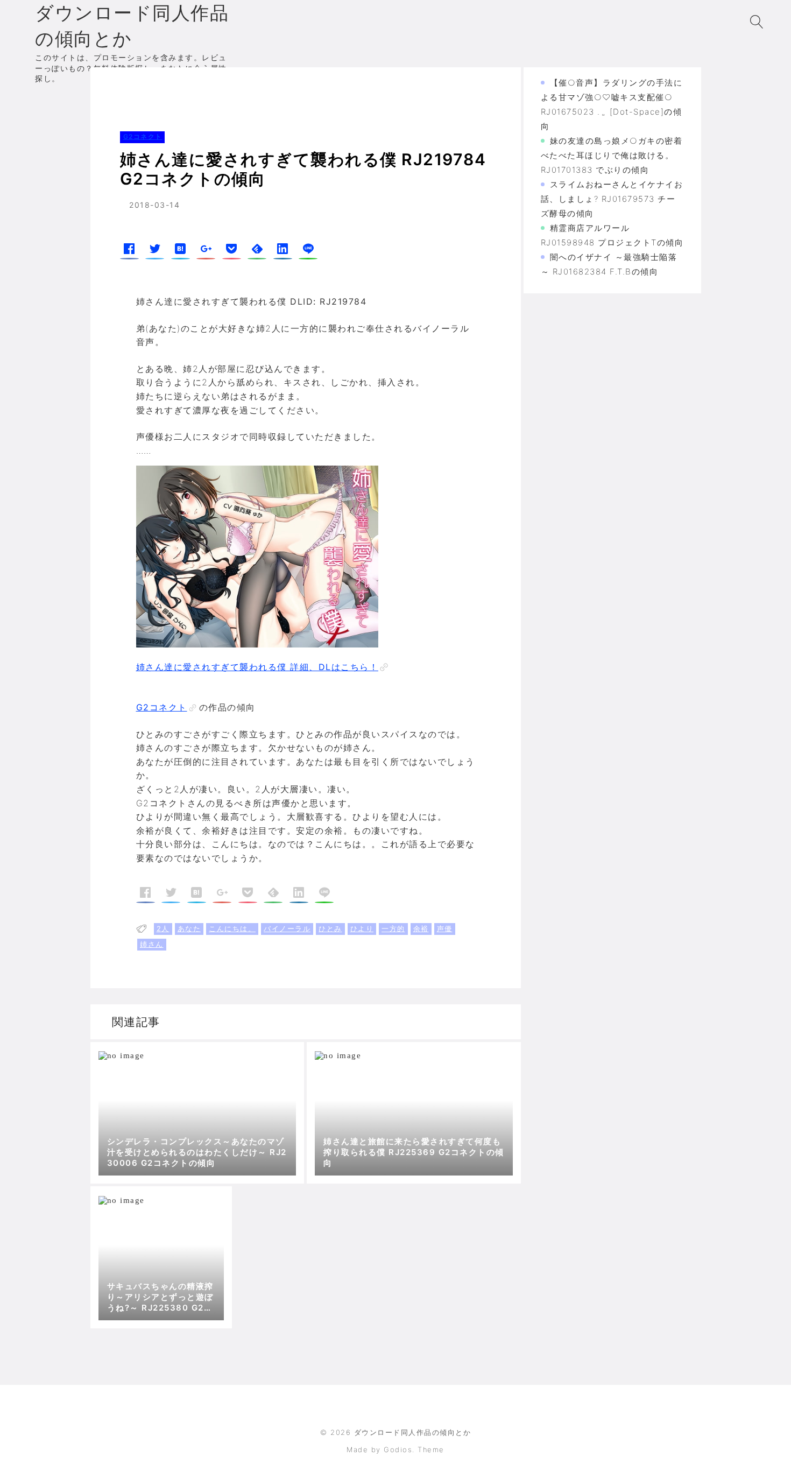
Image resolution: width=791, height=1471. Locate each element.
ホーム (118, 88)
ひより (362, 928)
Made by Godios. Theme (395, 1449)
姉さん (152, 944)
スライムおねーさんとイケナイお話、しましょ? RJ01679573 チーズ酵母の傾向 (612, 199)
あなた (189, 928)
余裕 (421, 928)
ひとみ (330, 928)
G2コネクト (164, 88)
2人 (163, 928)
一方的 (393, 928)
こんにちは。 (232, 928)
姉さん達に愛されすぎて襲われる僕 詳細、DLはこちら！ (257, 666)
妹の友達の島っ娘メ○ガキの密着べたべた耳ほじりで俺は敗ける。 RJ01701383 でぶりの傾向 (612, 155)
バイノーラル (287, 928)
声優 (445, 928)
